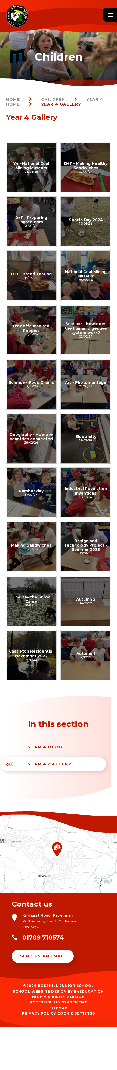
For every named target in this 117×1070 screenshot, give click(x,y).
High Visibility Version (58, 997)
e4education (89, 991)
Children (53, 99)
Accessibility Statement (58, 1002)
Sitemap (58, 1008)
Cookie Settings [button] (76, 1013)
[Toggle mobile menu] (110, 15)
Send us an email (42, 956)
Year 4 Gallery (61, 104)
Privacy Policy (39, 1013)
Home (13, 99)
